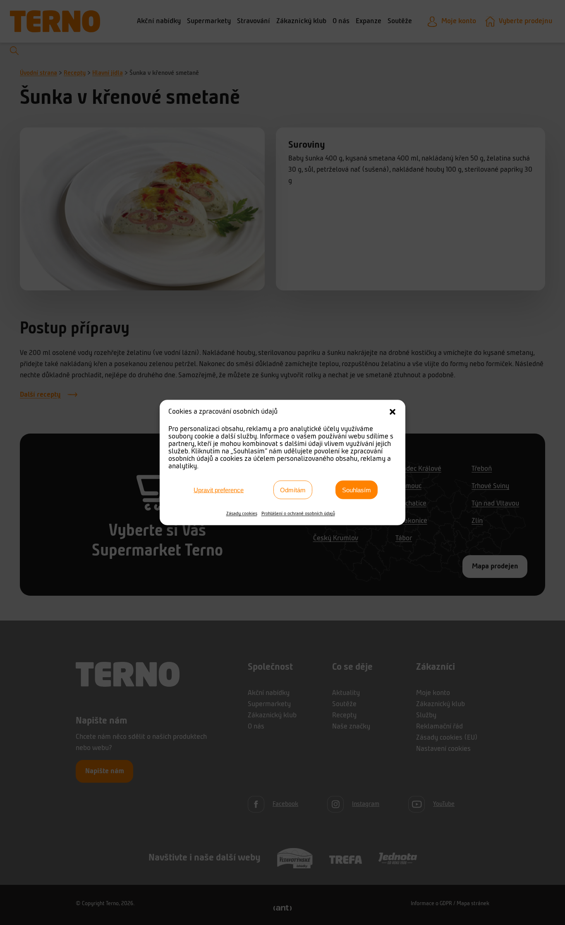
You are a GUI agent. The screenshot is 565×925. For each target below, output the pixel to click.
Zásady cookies (241, 513)
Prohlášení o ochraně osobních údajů (298, 513)
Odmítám (293, 489)
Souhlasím (356, 489)
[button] (392, 412)
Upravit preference (219, 489)
